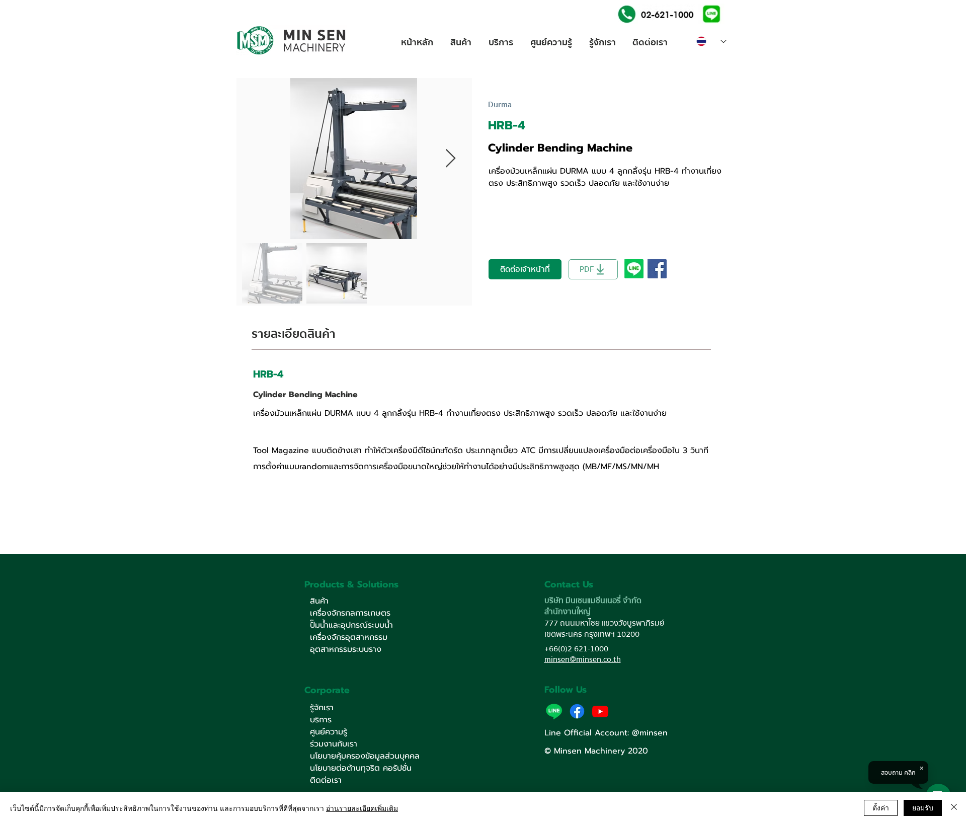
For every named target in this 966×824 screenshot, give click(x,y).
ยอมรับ (922, 807)
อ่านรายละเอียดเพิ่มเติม (362, 808)
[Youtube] (600, 711)
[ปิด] (954, 808)
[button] (711, 13)
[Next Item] (450, 159)
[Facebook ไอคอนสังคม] (657, 268)
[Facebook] (577, 711)
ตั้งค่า (880, 807)
